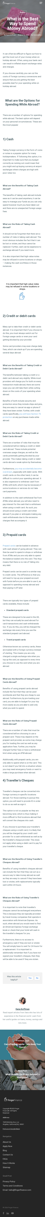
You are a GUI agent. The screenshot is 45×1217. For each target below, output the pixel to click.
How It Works (9, 1163)
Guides (22, 12)
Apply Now (7, 1146)
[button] (41, 3)
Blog (5, 1150)
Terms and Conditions (13, 1186)
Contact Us (8, 1154)
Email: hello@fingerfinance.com (17, 1190)
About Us (7, 1142)
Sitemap (6, 1167)
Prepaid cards (9, 545)
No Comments (36, 35)
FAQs (5, 1159)
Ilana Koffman (11, 35)
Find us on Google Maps (11, 1129)
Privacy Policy (9, 1181)
